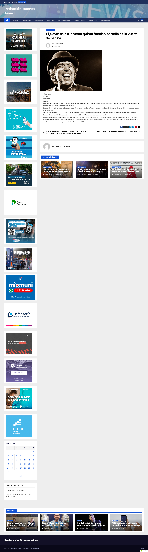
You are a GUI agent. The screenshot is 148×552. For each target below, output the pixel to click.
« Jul (19, 476)
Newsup (28, 548)
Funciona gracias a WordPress (12, 548)
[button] (139, 20)
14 (25, 460)
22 (29, 464)
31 (8, 472)
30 (33, 468)
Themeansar (35, 548)
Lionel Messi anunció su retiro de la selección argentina (54, 525)
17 (8, 464)
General (45, 520)
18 (12, 464)
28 (25, 468)
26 (16, 468)
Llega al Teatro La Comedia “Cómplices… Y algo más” (117, 131)
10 (8, 460)
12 (16, 460)
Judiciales (39, 20)
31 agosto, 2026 (14, 528)
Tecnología (105, 20)
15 (29, 460)
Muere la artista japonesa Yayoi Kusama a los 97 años (125, 170)
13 (20, 460)
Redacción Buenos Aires (21, 540)
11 (12, 460)
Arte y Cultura (64, 20)
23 (33, 464)
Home (142, 548)
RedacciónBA (59, 44)
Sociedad (93, 20)
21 (25, 464)
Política (15, 20)
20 (21, 464)
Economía (50, 20)
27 (21, 468)
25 (12, 468)
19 (16, 464)
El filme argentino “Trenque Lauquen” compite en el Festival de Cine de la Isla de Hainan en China (66, 132)
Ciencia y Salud (80, 20)
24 (8, 468)
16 (33, 460)
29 (29, 468)
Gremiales (27, 20)
